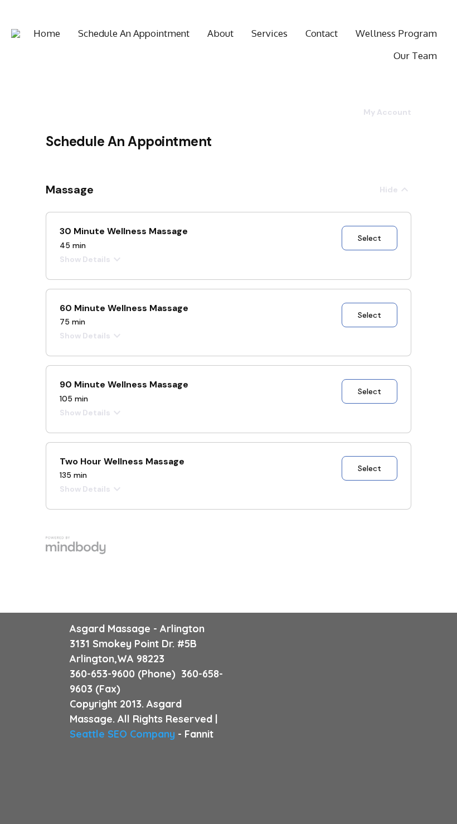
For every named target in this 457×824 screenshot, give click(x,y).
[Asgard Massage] (15, 33)
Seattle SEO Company (122, 734)
